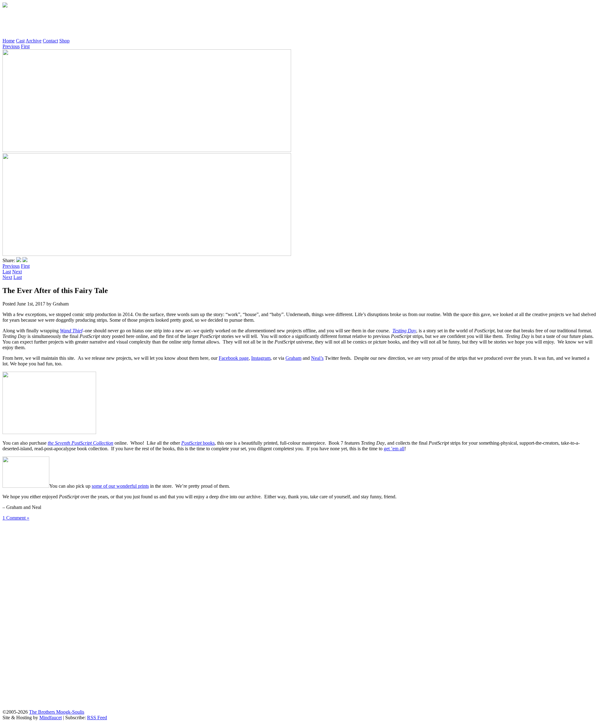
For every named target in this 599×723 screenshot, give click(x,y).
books (198, 443)
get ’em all (394, 448)
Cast (20, 40)
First (25, 46)
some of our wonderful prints (120, 486)
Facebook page (234, 358)
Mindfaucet (50, 717)
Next (17, 271)
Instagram (260, 358)
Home (8, 40)
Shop (64, 40)
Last (6, 271)
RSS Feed (97, 717)
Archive (33, 40)
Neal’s (317, 358)
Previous (11, 46)
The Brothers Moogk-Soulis (56, 712)
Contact (50, 40)
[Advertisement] (116, 23)
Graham (293, 358)
